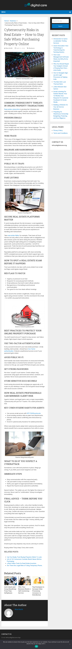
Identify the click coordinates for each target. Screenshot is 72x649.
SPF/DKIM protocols (34, 413)
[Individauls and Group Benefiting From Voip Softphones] (10, 580)
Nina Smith (9, 48)
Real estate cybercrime (12, 109)
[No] (70, 644)
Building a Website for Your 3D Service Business (60, 107)
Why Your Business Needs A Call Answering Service (24, 590)
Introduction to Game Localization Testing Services (60, 41)
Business (32, 48)
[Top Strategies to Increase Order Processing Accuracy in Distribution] (38, 580)
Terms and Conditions (60, 133)
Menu (3, 12)
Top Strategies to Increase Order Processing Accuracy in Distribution (38, 591)
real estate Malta (13, 235)
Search (60, 26)
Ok (36, 646)
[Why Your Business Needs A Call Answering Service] (24, 580)
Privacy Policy (58, 130)
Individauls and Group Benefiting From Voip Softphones (10, 590)
